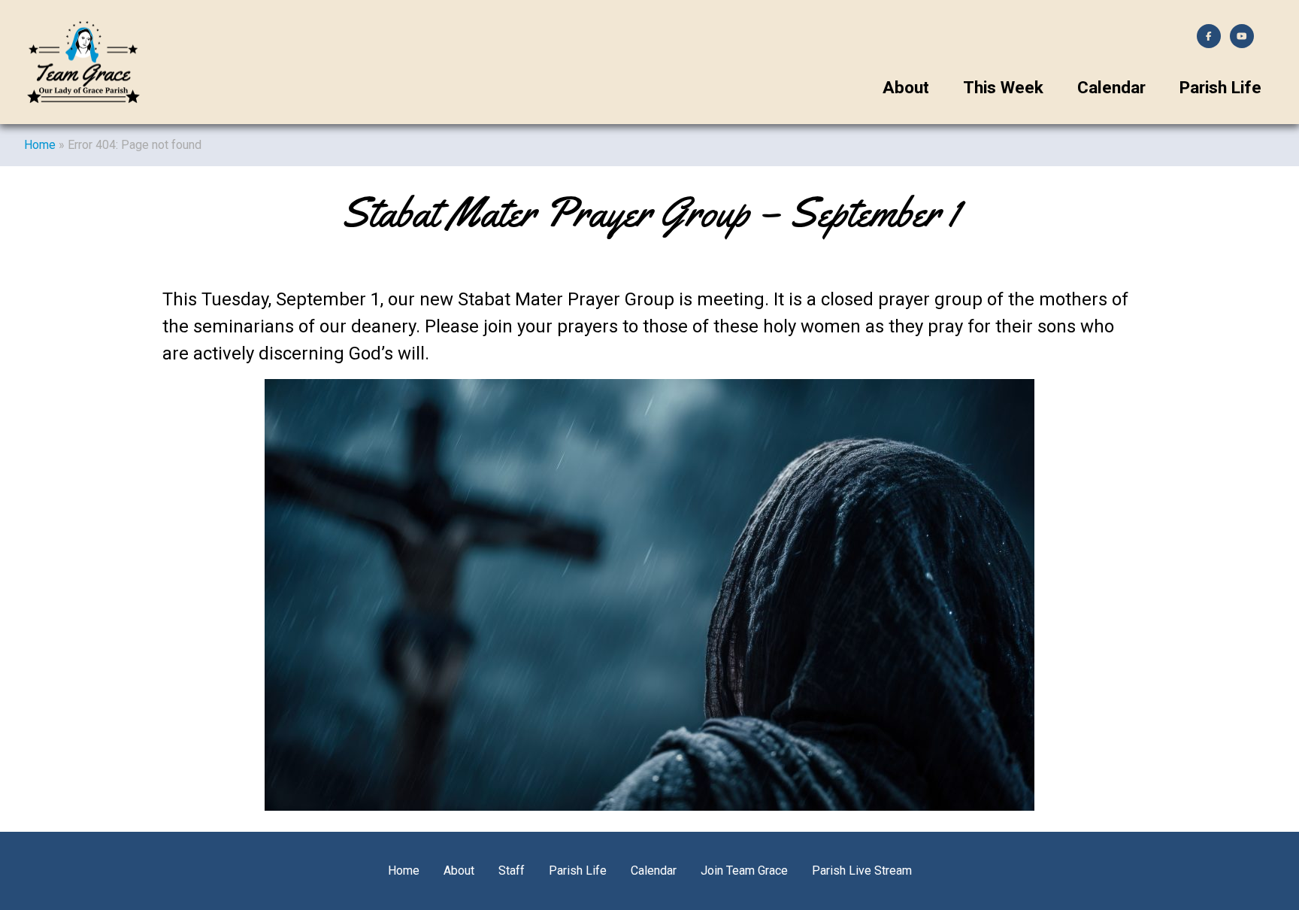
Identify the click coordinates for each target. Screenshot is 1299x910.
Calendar (1111, 87)
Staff (511, 870)
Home (40, 145)
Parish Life (1220, 87)
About (906, 87)
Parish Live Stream (862, 870)
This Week (1003, 87)
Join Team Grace (744, 870)
